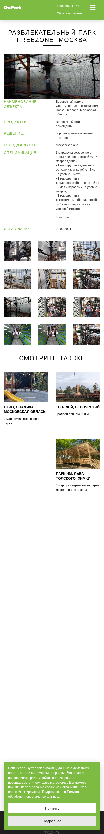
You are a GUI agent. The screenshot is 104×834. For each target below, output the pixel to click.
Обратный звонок (69, 13)
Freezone (62, 217)
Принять (52, 808)
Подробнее (52, 821)
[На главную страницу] (13, 7)
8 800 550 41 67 (68, 6)
